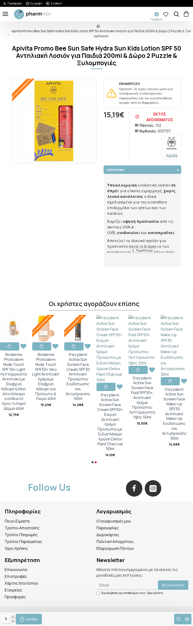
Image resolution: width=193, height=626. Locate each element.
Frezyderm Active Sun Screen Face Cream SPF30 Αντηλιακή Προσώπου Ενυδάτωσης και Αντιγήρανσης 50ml (78, 376)
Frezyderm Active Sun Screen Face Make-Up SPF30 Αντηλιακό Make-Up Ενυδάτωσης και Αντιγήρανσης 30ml (174, 414)
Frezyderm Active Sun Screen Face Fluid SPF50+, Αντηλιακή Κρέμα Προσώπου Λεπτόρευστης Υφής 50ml (142, 398)
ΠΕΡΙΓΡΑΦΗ (115, 170)
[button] (92, 462)
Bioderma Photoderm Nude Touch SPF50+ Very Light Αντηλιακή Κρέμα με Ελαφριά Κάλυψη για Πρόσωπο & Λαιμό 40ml (45, 376)
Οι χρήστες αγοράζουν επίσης (94, 304)
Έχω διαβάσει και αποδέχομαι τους (132, 593)
